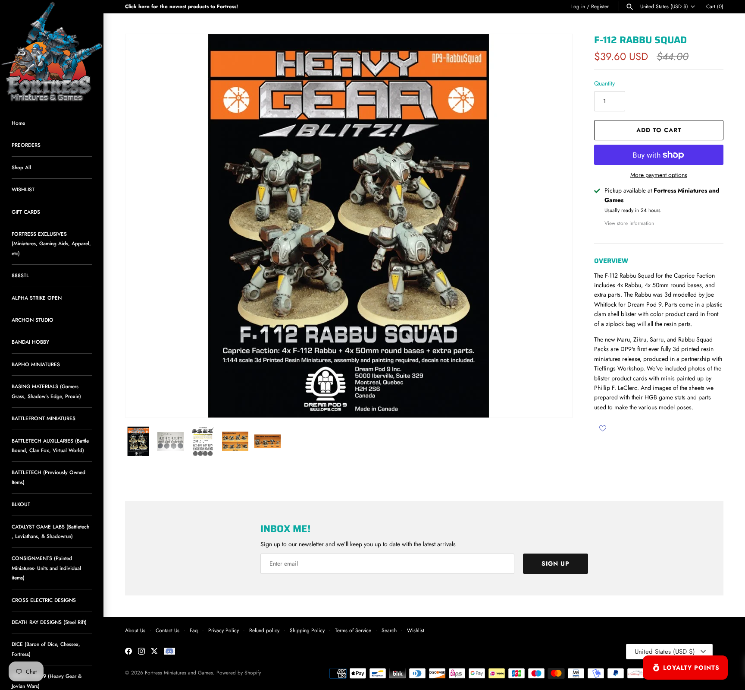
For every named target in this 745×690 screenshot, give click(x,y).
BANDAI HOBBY (30, 341)
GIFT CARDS (26, 211)
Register (600, 6)
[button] (554, 225)
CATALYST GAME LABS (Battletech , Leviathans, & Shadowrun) (50, 531)
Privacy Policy (223, 630)
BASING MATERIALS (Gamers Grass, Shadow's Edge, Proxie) (46, 391)
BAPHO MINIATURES (36, 364)
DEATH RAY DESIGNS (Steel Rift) (49, 622)
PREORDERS (26, 145)
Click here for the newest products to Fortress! (181, 6)
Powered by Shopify (238, 672)
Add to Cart (659, 130)
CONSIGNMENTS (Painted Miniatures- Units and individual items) (46, 567)
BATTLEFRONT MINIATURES (43, 418)
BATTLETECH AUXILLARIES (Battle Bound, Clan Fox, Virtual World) (50, 445)
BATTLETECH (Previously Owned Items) (48, 476)
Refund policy (264, 630)
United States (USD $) (664, 6)
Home (18, 123)
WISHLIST (23, 189)
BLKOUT (21, 504)
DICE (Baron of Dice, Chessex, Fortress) (46, 648)
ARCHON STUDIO (32, 319)
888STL (20, 275)
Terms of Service (353, 630)
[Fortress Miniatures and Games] (51, 52)
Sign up (556, 563)
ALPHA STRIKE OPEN (37, 297)
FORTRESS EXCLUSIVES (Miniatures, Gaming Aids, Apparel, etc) (51, 243)
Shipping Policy (307, 630)
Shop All (21, 167)
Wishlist (415, 630)
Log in (578, 6)
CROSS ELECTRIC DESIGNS (44, 600)
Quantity (604, 83)
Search (389, 630)
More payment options (658, 175)
